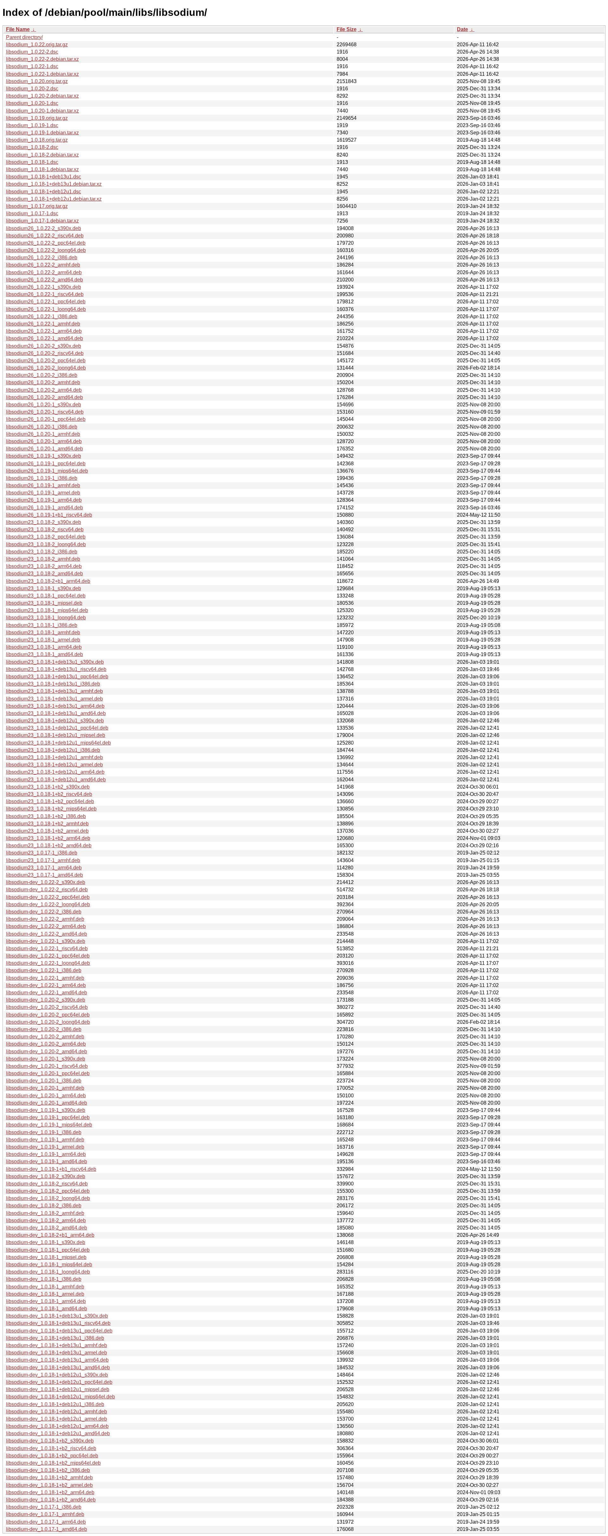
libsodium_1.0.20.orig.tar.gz (37, 81)
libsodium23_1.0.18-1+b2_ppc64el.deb (50, 801)
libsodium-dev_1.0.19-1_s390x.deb (45, 1110)
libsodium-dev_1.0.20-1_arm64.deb (46, 1095)
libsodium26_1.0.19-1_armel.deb (43, 492)
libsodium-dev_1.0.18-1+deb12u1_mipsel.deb (57, 1389)
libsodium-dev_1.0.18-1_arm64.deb (46, 1301)
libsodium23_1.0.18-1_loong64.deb (46, 617)
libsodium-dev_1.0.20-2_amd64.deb (46, 1051)
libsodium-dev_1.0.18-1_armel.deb (45, 1294)
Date (462, 29)
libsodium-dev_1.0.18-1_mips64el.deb (49, 1264)
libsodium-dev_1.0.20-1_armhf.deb (45, 1088)
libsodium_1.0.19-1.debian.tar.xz (42, 132)
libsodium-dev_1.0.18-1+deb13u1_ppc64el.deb (59, 1330)
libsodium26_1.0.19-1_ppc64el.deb (46, 463)
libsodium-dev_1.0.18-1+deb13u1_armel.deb (56, 1352)
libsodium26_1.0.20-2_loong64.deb (46, 368)
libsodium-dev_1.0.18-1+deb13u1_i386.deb (55, 1338)
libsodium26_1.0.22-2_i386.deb (41, 257)
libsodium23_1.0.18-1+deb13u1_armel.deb (54, 698)
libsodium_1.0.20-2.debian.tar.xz (42, 96)
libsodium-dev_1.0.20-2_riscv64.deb (47, 1007)
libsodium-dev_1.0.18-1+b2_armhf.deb (49, 1477)
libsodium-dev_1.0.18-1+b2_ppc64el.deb (52, 1455)
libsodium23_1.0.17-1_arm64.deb (44, 867)
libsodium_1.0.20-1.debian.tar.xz (42, 110)
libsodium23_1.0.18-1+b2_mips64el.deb (51, 808)
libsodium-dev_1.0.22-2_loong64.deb (48, 904)
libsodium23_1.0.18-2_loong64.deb (46, 544)
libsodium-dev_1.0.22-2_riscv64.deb (47, 889)
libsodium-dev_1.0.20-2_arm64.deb (46, 1044)
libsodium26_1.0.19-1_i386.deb (41, 478)
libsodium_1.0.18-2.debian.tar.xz (42, 155)
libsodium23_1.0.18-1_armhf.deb (43, 632)
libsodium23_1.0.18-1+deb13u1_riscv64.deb (56, 669)
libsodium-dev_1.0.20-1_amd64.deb (46, 1103)
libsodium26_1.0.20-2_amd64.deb (44, 397)
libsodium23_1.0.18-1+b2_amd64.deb (49, 845)
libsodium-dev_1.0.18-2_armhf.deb (45, 1213)
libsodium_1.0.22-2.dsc (32, 52)
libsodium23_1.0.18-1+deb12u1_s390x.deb (55, 720)
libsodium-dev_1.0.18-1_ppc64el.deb (48, 1250)
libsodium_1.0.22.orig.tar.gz (37, 44)
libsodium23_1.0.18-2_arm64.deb (44, 566)
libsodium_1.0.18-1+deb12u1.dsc (43, 191)
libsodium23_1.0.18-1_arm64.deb (44, 647)
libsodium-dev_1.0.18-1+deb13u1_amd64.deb (58, 1367)
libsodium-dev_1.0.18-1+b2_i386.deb (48, 1470)
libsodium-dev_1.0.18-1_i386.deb (43, 1279)
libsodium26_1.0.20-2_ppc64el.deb (46, 360)
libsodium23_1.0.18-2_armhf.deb (43, 559)
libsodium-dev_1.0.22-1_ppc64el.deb (48, 955)
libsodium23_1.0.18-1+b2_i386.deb (46, 816)
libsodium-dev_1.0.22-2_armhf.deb (45, 919)
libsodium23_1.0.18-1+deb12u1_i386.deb (53, 750)
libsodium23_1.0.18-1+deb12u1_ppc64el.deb (57, 728)
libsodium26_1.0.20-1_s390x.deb (43, 404)
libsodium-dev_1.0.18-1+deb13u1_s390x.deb (57, 1316)
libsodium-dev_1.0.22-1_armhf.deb (45, 978)
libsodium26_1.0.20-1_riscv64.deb (45, 412)
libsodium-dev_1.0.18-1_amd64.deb (46, 1308)
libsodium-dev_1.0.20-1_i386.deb (43, 1080)
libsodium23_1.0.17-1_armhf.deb (43, 860)
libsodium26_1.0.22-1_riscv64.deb (45, 294)
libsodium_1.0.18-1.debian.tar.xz (42, 169)
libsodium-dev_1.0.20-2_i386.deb (43, 1029)
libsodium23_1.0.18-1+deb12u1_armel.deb (54, 764)
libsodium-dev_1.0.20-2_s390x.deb (45, 1000)
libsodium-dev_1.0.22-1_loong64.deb (48, 963)
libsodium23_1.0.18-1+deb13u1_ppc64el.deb (57, 676)
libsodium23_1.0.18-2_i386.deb (41, 551)
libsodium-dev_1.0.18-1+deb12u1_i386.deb (55, 1404)
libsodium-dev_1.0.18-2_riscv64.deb (47, 1183)
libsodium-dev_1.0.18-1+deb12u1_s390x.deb (57, 1375)
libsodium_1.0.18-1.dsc (32, 162)
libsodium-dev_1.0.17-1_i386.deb (43, 1507)
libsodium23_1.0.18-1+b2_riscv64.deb (49, 794)
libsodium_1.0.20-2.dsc (32, 88)
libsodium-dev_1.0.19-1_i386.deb (43, 1132)
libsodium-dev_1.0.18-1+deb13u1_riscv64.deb (58, 1323)
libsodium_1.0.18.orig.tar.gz (37, 140)
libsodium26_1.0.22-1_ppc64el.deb (46, 301)
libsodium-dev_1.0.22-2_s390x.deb (45, 882)
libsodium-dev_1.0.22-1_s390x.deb (45, 941)
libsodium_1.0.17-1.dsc (32, 213)
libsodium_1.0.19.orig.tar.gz (37, 118)
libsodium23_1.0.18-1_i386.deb (41, 625)
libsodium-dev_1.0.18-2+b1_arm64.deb (50, 1235)
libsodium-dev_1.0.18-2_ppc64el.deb (48, 1191)
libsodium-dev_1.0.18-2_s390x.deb (45, 1176)
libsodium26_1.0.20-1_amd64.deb (44, 448)
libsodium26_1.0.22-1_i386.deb (41, 316)
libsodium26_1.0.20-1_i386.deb (41, 426)
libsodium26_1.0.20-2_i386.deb (41, 375)
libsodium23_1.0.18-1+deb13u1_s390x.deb (55, 662)
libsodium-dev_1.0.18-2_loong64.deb (48, 1198)
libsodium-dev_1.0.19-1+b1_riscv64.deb (51, 1169)
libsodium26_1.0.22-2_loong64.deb (46, 250)
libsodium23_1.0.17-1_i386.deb (41, 852)
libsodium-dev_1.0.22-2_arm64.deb (46, 926)
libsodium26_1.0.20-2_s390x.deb (43, 346)
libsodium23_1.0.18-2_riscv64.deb (45, 529)
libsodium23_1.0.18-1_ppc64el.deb (46, 595)
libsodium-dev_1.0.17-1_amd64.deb (46, 1529)
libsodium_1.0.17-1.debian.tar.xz (42, 220)
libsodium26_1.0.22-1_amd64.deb (44, 338)
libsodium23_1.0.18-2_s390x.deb (43, 522)
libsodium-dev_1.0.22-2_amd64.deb (46, 934)
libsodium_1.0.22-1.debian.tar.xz (42, 74)
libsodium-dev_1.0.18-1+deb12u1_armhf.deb (56, 1411)
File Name (18, 29)
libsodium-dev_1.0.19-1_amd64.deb (46, 1161)
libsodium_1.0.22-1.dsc (32, 66)
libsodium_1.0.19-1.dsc (32, 125)
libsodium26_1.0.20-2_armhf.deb (43, 382)
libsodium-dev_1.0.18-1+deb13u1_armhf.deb (56, 1345)
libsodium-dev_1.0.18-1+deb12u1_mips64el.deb (60, 1396)
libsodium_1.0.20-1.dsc (32, 103)
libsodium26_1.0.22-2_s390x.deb (43, 228)
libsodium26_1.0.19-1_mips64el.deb (47, 471)
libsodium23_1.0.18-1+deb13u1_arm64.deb (55, 706)
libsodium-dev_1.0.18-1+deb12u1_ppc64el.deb (59, 1382)
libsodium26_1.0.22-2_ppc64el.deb (46, 243)
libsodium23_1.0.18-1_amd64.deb (44, 654)
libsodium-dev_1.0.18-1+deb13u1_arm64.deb (57, 1360)
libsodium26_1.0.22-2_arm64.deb (44, 272)
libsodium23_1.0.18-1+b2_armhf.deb (47, 823)
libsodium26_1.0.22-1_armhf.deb (43, 323)
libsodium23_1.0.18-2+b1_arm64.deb (48, 581)
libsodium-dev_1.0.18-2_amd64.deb (46, 1227)
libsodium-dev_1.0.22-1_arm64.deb (46, 985)
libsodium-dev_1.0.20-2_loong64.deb (48, 1022)
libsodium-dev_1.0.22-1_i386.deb (43, 970)
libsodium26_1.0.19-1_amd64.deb (44, 507)
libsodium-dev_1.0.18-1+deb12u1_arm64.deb (57, 1426)
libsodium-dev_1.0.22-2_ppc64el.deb (48, 897)
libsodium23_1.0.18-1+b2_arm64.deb (48, 838)
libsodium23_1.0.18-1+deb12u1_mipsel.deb (55, 735)
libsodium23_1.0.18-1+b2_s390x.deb (48, 787)
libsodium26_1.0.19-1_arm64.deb (44, 500)
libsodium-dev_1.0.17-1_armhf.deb (45, 1514)
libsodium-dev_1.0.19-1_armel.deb (45, 1147)
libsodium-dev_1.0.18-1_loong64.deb (48, 1272)
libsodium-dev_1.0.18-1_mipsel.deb (46, 1257)
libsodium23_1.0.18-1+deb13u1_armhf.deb (54, 691)
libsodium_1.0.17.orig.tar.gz (37, 206)
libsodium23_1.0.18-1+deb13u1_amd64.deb (56, 713)
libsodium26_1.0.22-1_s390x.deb (43, 287)
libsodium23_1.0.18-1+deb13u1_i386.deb (53, 684)
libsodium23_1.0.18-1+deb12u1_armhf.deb (54, 757)
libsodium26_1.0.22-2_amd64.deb (44, 279)
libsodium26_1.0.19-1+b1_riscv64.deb (49, 515)
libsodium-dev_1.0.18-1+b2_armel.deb (49, 1485)
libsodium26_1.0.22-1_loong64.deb (46, 309)
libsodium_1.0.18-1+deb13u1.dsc (43, 176)
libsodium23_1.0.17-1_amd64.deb (44, 875)
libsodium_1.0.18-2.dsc (32, 147)
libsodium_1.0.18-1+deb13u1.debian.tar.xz (54, 184)
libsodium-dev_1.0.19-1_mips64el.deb (49, 1124)
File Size (347, 29)
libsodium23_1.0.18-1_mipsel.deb (44, 603)
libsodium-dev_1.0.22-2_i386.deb (43, 911)
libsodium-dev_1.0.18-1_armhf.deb (45, 1286)
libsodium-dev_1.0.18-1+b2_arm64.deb (50, 1492)
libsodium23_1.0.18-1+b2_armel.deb (47, 831)
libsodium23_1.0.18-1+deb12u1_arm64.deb (55, 772)
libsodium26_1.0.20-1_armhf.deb (43, 434)
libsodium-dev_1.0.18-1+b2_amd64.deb (51, 1499)
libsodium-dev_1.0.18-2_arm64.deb (46, 1220)
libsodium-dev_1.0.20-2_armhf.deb (45, 1036)
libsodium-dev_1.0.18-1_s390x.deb (45, 1242)
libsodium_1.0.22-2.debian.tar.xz (42, 59)
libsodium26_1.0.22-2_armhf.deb (43, 265)
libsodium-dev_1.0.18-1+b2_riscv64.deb (51, 1448)
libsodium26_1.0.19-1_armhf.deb (43, 485)
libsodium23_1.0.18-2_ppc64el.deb (46, 536)
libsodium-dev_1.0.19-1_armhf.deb (45, 1139)
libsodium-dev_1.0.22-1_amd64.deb (46, 992)
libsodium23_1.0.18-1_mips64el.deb (47, 610)
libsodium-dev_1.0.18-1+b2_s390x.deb (50, 1440)
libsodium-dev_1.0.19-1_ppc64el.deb (48, 1117)
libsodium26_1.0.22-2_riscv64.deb (45, 235)
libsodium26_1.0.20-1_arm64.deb (44, 441)
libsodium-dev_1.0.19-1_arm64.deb (46, 1154)
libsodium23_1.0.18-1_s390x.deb (43, 588)
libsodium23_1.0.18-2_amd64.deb (44, 573)
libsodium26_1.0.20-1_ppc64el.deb (46, 419)
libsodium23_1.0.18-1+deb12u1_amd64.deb (56, 779)
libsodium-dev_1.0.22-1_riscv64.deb (47, 948)
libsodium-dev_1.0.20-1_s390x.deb (45, 1059)
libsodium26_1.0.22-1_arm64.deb (44, 331)
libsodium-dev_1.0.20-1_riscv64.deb (47, 1066)
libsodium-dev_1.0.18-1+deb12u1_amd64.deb (58, 1433)
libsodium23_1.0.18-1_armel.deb (43, 639)
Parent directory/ (24, 37)
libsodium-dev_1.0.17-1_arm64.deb (46, 1522)
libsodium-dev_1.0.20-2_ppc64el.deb (48, 1014)
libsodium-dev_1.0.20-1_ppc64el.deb (48, 1073)
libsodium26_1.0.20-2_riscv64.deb (45, 353)
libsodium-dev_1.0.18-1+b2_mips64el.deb (53, 1463)
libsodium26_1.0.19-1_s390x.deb (43, 456)
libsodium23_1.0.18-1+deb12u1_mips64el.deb (58, 742)
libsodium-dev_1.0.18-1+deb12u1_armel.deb (56, 1419)
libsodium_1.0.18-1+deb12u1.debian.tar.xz (54, 199)
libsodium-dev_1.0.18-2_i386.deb (43, 1205)
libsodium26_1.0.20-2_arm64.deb (44, 390)
